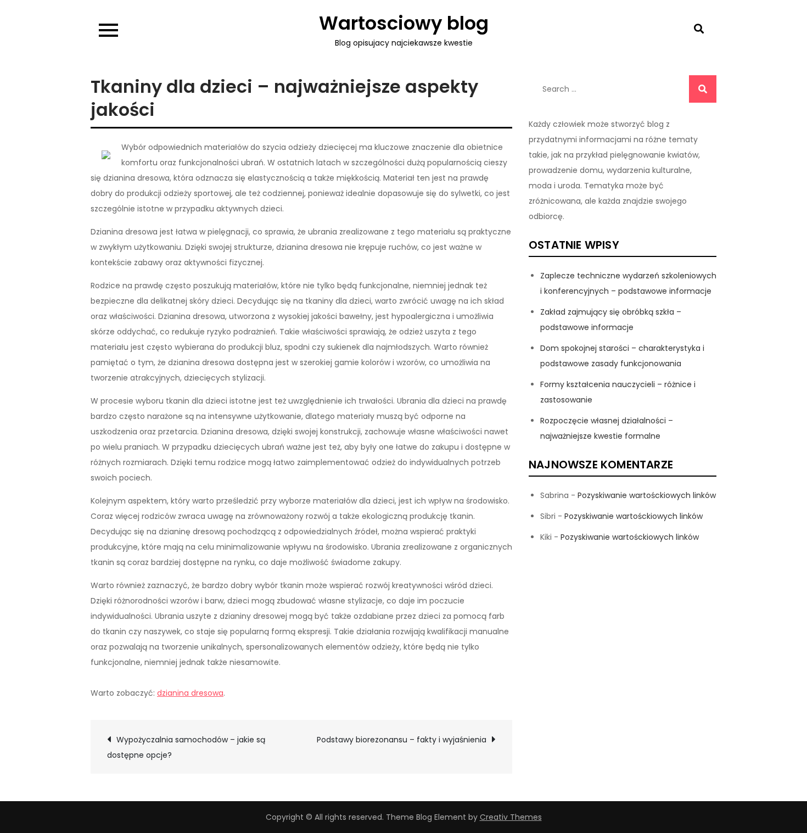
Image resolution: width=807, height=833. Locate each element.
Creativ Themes (511, 817)
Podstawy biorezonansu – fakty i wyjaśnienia (401, 739)
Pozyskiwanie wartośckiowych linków (647, 495)
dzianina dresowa (190, 692)
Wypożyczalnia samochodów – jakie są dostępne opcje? (186, 747)
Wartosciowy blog (404, 23)
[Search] (702, 89)
